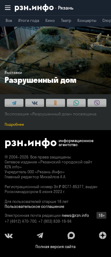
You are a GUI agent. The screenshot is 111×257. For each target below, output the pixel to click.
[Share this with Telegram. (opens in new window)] (14, 103)
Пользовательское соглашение (34, 206)
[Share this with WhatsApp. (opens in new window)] (76, 103)
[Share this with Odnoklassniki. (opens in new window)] (55, 103)
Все (9, 20)
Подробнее (14, 124)
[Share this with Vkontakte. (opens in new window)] (34, 103)
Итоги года (28, 20)
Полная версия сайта (55, 246)
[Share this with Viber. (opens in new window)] (97, 103)
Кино (50, 20)
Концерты (86, 20)
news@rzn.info (75, 215)
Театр (66, 20)
